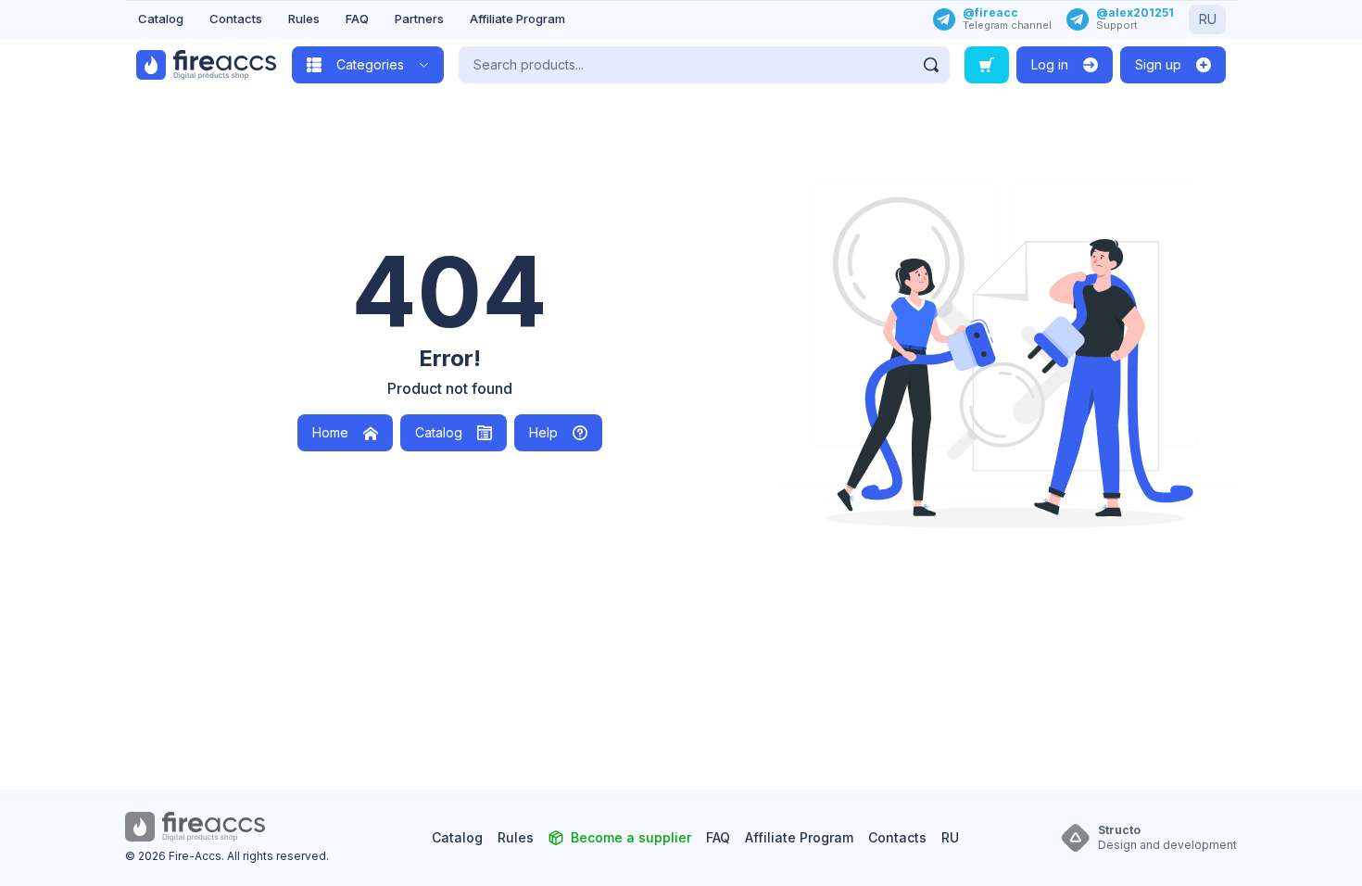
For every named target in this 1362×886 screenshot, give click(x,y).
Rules (304, 18)
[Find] (931, 64)
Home (330, 432)
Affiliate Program (517, 18)
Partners (419, 18)
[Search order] (987, 64)
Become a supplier (631, 837)
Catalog (160, 18)
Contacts (235, 18)
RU (1208, 19)
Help (543, 432)
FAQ (357, 18)
